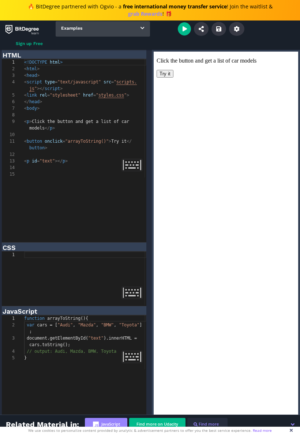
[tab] (106, 424)
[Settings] (236, 29)
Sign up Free (29, 43)
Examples (71, 28)
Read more (262, 430)
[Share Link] (201, 29)
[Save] (218, 29)
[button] (293, 424)
